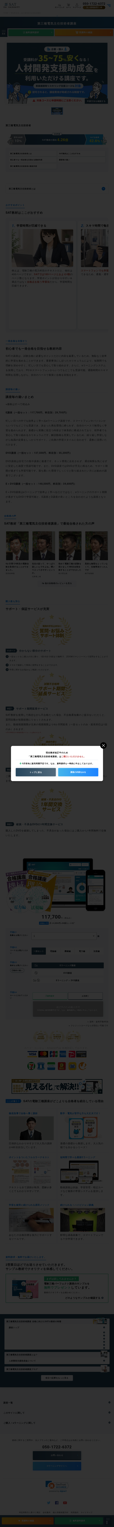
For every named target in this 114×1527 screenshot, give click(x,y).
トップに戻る (36, 772)
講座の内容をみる (78, 772)
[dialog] (57, 763)
